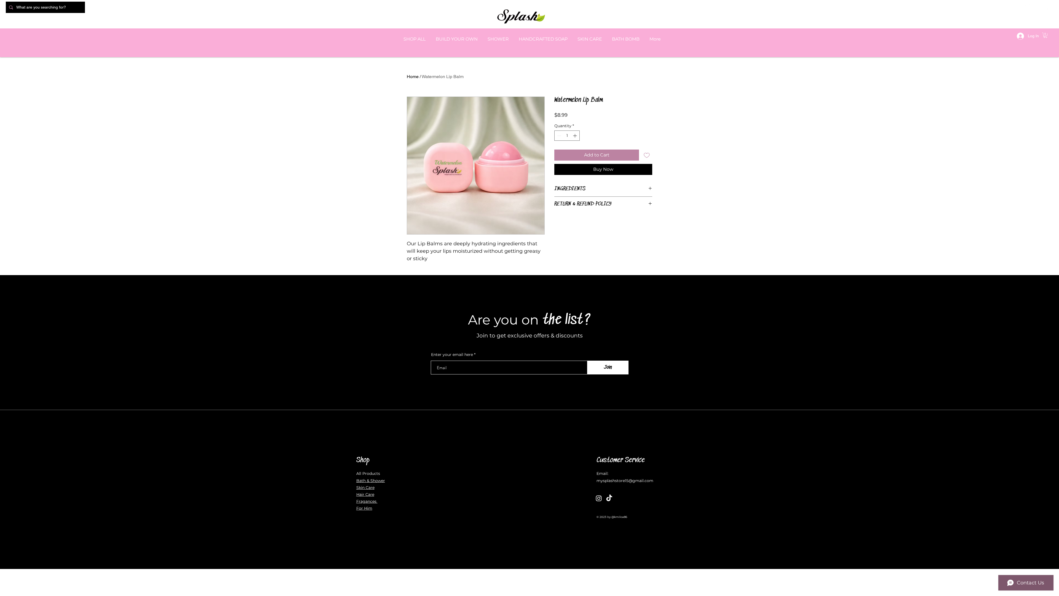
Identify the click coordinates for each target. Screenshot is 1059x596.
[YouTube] (1038, 7)
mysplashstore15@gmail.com (625, 480)
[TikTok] (609, 498)
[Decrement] (558, 135)
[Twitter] (1046, 7)
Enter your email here (452, 354)
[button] (1045, 35)
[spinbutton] (567, 135)
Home (413, 76)
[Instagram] (1023, 7)
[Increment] (575, 135)
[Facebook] (1031, 7)
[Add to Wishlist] (646, 155)
